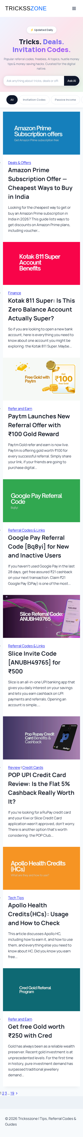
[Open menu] (74, 8)
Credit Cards (32, 767)
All (12, 100)
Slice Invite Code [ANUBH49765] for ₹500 (34, 662)
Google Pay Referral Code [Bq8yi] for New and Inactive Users (38, 546)
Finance (14, 292)
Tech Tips (16, 897)
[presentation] (41, 133)
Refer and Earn (20, 408)
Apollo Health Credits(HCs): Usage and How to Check (38, 914)
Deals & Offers (19, 162)
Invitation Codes (34, 100)
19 (12, 1093)
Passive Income (65, 100)
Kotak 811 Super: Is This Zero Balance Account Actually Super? (41, 309)
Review (14, 767)
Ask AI (71, 81)
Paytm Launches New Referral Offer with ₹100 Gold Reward (39, 425)
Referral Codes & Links (26, 530)
